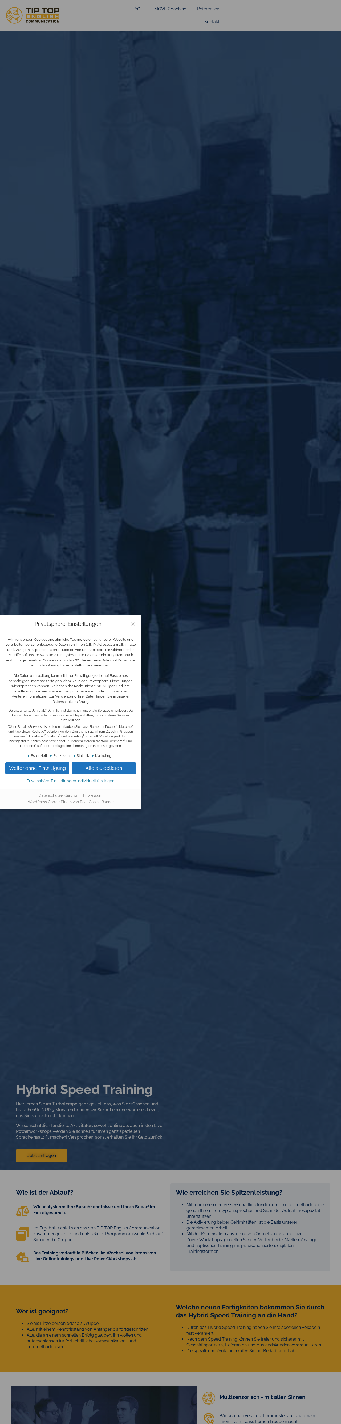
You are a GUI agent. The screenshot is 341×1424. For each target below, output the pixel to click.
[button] (104, 768)
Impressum (93, 795)
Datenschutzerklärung (70, 702)
